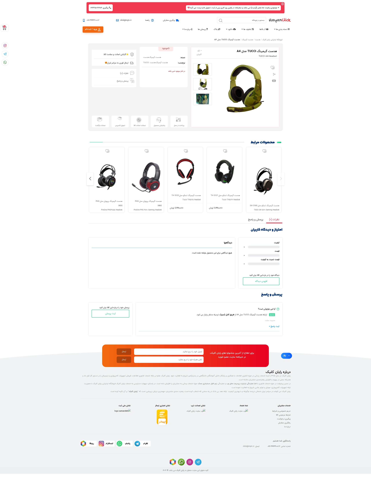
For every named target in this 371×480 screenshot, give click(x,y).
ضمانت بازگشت (100, 125)
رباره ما (287, 426)
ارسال (124, 351)
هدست (257, 39)
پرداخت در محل (179, 125)
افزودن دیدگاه (261, 281)
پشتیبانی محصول (159, 125)
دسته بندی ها (282, 29)
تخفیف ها (247, 29)
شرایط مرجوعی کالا (283, 414)
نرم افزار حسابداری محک (207, 383)
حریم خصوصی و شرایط (281, 411)
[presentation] (280, 179)
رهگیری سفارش (284, 422)
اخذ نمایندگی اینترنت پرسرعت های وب (241, 383)
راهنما (147, 20)
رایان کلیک (180, 470)
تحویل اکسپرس (120, 125)
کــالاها (263, 29)
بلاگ (216, 29)
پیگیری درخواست (284, 418)
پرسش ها (202, 29)
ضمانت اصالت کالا (140, 125)
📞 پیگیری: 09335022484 (100, 7)
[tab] (114, 73)
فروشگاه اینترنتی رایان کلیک (272, 39)
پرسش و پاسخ (122, 81)
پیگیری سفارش (169, 20)
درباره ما (187, 29)
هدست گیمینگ (247, 39)
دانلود (230, 29)
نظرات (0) (124, 73)
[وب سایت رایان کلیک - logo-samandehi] (122, 411)
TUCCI (146, 62)
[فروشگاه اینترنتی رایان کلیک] (280, 20)
